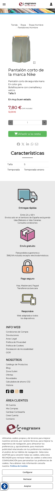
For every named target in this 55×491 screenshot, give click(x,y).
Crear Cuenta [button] (12, 415)
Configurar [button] (27, 472)
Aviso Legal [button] (11, 339)
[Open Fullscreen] (34, 62)
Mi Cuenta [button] (11, 405)
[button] (27, 4)
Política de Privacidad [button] (16, 342)
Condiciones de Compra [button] (17, 332)
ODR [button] (8, 352)
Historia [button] (9, 385)
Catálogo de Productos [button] (17, 364)
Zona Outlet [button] (11, 371)
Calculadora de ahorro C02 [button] (18, 382)
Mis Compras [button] (12, 408)
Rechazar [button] (27, 479)
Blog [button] (8, 368)
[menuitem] (27, 332)
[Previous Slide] (9, 49)
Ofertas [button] (9, 375)
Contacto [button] (10, 419)
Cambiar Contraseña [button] (15, 412)
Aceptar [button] (27, 486)
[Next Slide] (34, 49)
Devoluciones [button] (12, 335)
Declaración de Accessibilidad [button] (19, 349)
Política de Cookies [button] (15, 345)
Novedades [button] (11, 378)
